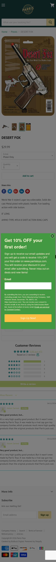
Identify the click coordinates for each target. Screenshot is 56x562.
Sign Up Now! (28, 318)
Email (8, 279)
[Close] (52, 236)
